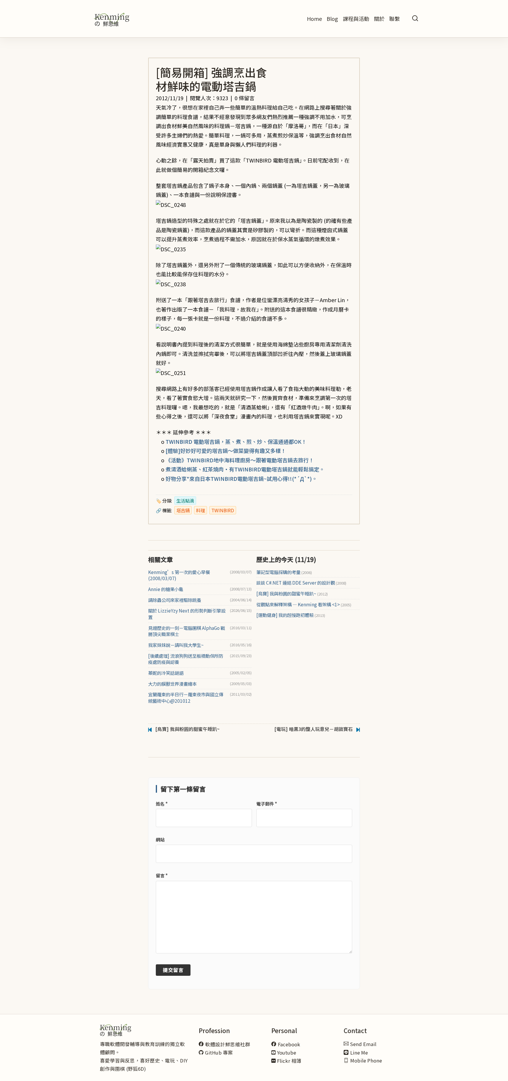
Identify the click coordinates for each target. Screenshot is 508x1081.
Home (314, 18)
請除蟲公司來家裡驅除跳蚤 (174, 600)
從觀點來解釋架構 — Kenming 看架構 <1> (303, 604)
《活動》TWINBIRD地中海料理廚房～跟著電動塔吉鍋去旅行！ (240, 460)
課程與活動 (356, 18)
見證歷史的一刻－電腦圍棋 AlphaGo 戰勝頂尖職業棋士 (186, 631)
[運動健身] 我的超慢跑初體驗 (290, 615)
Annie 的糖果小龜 (165, 589)
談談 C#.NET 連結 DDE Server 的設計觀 (301, 583)
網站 (160, 839)
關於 (379, 18)
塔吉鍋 (183, 510)
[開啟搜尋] (415, 19)
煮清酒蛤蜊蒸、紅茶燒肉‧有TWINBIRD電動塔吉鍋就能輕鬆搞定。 (245, 469)
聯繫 (394, 18)
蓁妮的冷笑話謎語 (165, 673)
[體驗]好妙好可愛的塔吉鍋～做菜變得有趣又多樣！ (226, 450)
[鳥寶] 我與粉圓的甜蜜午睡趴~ (292, 593)
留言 (162, 875)
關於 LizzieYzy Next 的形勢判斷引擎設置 (186, 614)
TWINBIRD (222, 510)
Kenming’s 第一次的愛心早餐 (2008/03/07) (179, 575)
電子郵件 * (266, 804)
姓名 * (162, 804)
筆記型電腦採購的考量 (284, 572)
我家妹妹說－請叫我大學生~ (176, 645)
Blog (332, 18)
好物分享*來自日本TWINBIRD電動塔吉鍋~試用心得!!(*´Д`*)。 (241, 478)
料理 (200, 510)
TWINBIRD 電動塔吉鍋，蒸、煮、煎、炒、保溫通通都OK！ (236, 441)
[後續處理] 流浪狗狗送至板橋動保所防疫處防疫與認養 (185, 659)
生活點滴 (185, 500)
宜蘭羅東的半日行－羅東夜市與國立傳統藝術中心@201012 (185, 697)
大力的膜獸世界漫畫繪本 (172, 684)
